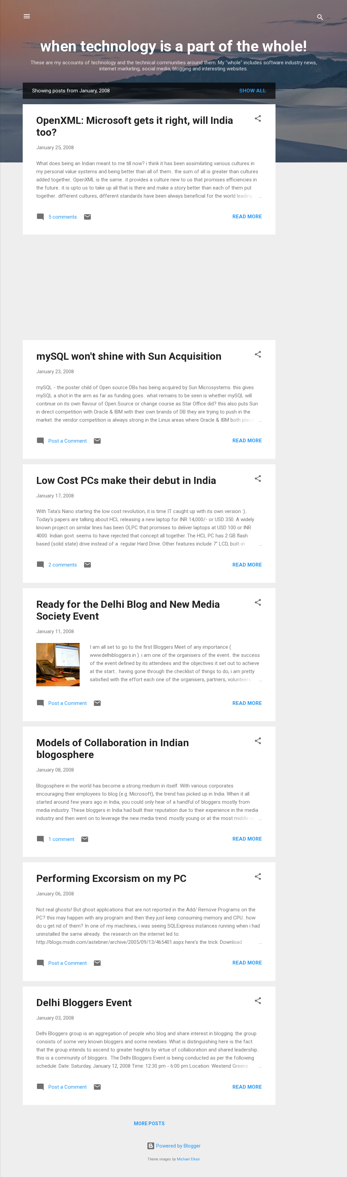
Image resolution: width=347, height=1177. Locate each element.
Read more (247, 217)
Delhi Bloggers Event (84, 1002)
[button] (258, 119)
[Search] (320, 18)
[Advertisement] (302, 184)
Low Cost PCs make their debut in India (126, 480)
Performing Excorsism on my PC (111, 878)
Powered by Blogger (178, 1146)
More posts (149, 1123)
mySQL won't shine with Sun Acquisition (129, 356)
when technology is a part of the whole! (173, 46)
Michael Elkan (188, 1159)
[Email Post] (87, 219)
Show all (252, 91)
